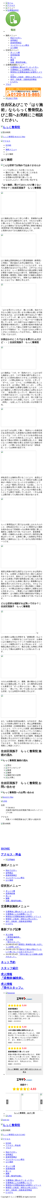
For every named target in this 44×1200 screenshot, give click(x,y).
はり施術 (14, 48)
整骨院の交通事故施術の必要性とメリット (23, 916)
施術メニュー (11, 150)
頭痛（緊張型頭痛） (18, 62)
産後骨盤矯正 (16, 43)
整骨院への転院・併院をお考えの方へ (26, 77)
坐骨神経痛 (15, 55)
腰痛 (12, 60)
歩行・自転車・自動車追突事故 (23, 79)
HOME (8, 145)
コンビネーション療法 (19, 45)
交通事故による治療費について (23, 70)
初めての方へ (16, 38)
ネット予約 (8, 962)
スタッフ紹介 (9, 968)
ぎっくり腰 (15, 53)
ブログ (8, 84)
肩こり (13, 57)
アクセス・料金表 (13, 1145)
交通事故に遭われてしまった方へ (24, 67)
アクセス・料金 (11, 854)
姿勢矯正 (14, 40)
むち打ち (14, 82)
